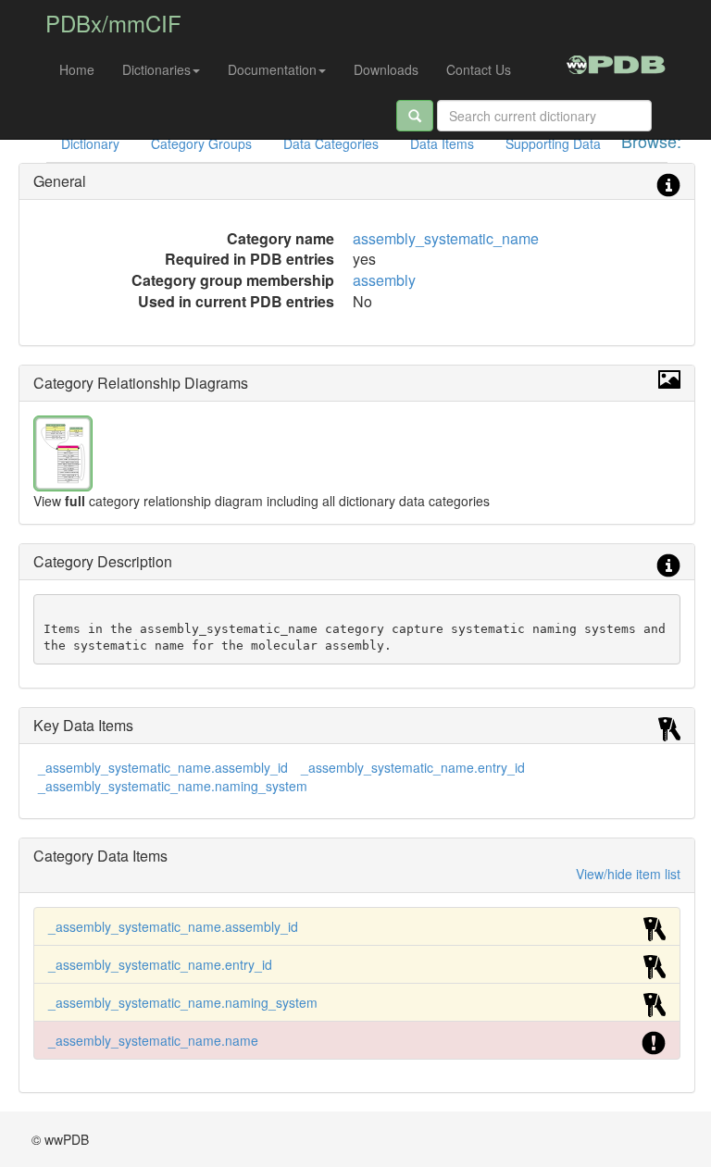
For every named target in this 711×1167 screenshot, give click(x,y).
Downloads (386, 69)
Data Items (442, 143)
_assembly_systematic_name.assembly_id (163, 767)
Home (76, 69)
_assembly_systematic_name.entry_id (413, 767)
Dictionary (90, 143)
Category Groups (201, 143)
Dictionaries (156, 69)
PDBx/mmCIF (113, 22)
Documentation (272, 69)
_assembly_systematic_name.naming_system (172, 785)
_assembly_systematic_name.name (153, 1040)
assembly (384, 280)
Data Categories (331, 143)
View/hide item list (628, 873)
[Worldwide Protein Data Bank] (616, 62)
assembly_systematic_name (446, 238)
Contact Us (478, 69)
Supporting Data (553, 143)
